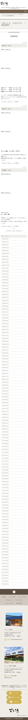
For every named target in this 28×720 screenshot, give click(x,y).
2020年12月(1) (5, 373)
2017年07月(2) (5, 446)
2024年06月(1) (5, 300)
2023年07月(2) (5, 315)
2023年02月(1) (5, 326)
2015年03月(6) (5, 510)
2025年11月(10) (5, 265)
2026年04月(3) (5, 250)
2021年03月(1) (5, 367)
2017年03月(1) (5, 455)
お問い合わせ (19, 603)
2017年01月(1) (5, 461)
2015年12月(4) (5, 487)
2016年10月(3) (5, 467)
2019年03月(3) (5, 405)
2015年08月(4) (5, 496)
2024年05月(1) (5, 303)
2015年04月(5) (5, 508)
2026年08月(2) (5, 238)
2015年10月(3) (5, 493)
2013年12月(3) (5, 537)
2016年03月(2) (5, 481)
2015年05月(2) (5, 505)
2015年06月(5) (5, 502)
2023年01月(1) (5, 329)
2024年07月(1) (5, 297)
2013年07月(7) (5, 546)
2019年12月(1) (5, 393)
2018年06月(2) (5, 420)
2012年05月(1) (5, 578)
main (14, 230)
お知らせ (4, 596)
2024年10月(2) (5, 288)
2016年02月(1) (5, 484)
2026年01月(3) (5, 259)
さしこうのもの (22, 596)
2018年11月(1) (5, 411)
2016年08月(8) (5, 470)
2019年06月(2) (5, 402)
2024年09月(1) (5, 291)
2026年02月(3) (5, 256)
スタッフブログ (18, 600)
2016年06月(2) (5, 472)
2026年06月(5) (5, 244)
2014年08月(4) (5, 519)
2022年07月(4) (5, 347)
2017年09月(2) (5, 440)
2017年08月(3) (5, 443)
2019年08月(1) (5, 399)
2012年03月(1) (5, 581)
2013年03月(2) (5, 554)
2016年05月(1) (5, 475)
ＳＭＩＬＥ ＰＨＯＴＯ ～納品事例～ (15, 14)
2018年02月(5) (5, 432)
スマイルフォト (9, 600)
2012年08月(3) (5, 569)
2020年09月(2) (5, 382)
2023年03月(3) (5, 323)
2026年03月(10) (5, 253)
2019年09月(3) (5, 396)
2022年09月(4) (5, 341)
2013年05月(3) (5, 549)
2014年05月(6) (5, 525)
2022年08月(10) (5, 344)
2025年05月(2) (5, 276)
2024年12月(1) (5, 285)
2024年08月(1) (5, 294)
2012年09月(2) (5, 566)
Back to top (14, 592)
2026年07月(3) (5, 241)
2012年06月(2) (5, 575)
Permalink (4, 101)
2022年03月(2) (5, 358)
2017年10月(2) (5, 437)
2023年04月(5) (5, 320)
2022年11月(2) (5, 335)
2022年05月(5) (5, 353)
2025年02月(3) (5, 282)
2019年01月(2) (5, 408)
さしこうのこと (12, 596)
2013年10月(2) (5, 540)
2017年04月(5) (5, 452)
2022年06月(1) (5, 350)
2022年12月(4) (5, 332)
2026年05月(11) (5, 247)
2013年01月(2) (5, 560)
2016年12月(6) (5, 464)
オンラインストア (10, 603)
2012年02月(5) (5, 584)
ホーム (3, 14)
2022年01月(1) (5, 364)
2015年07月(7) (5, 499)
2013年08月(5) (5, 543)
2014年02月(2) (5, 531)
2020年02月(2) (5, 391)
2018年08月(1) (5, 414)
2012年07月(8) (5, 572)
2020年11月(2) (5, 376)
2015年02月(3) (5, 513)
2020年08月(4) (5, 385)
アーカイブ (5, 236)
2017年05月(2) (5, 449)
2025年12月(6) (5, 262)
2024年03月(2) (5, 306)
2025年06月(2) (5, 274)
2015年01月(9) (5, 516)
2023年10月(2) (5, 309)
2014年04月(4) (5, 528)
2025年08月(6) (5, 271)
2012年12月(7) (5, 563)
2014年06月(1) (5, 522)
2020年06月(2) (5, 388)
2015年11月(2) (5, 490)
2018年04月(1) (5, 426)
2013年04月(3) (5, 551)
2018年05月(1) (5, 423)
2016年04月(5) (5, 478)
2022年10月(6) (5, 338)
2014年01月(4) (5, 534)
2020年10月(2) (5, 379)
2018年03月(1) (5, 429)
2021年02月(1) (5, 370)
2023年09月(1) (5, 312)
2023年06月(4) (5, 317)
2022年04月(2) (5, 355)
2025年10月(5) (5, 268)
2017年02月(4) (5, 458)
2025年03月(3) (5, 279)
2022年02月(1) (5, 361)
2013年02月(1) (5, 557)
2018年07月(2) (5, 417)
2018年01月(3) (5, 434)
